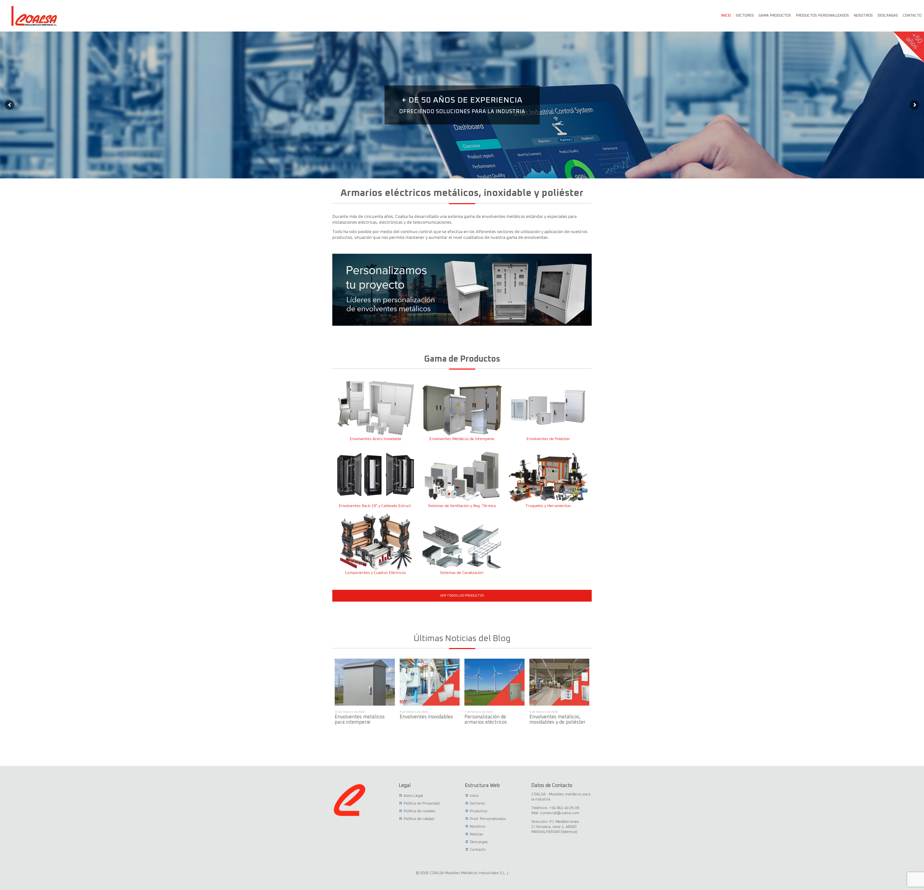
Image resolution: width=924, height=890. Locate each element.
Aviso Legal (413, 796)
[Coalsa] (34, 15)
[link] (462, 290)
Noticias (476, 834)
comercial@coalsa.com (559, 813)
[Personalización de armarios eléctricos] (494, 682)
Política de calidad (419, 819)
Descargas (479, 842)
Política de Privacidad (422, 803)
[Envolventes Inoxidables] (430, 682)
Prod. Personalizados (488, 819)
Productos (479, 811)
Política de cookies (420, 811)
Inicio (474, 796)
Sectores (477, 803)
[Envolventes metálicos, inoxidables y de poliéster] (559, 682)
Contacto (478, 849)
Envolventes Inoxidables (426, 717)
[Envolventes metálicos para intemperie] (365, 682)
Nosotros (478, 826)
